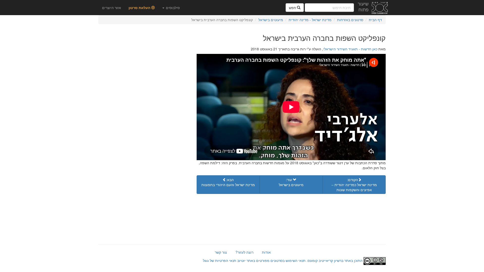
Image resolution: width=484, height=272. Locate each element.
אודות (266, 252)
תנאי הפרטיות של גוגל (219, 260)
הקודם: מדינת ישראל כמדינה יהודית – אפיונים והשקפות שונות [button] (354, 184)
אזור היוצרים (111, 7)
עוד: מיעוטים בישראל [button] (291, 182)
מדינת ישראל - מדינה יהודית (310, 19)
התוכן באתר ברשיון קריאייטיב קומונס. (335, 260)
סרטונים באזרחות (350, 19)
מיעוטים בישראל (270, 19)
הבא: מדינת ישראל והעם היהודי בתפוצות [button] (228, 182)
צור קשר (221, 252)
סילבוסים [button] (172, 7)
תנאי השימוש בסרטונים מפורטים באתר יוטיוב (271, 260)
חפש (293, 7)
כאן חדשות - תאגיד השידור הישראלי (350, 48)
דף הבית (375, 19)
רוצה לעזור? (244, 252)
